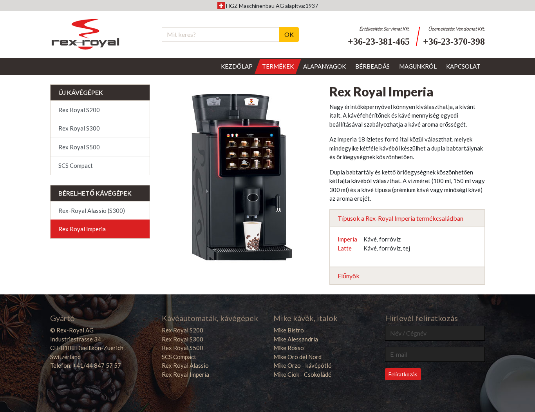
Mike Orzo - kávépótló (302, 365)
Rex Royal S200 (79, 109)
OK (289, 34)
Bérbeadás (372, 66)
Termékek (278, 66)
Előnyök (349, 276)
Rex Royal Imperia (82, 228)
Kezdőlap (237, 66)
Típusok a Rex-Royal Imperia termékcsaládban (400, 218)
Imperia (347, 239)
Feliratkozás (403, 374)
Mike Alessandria (295, 339)
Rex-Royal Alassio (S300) (91, 210)
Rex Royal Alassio (185, 365)
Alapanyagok (324, 66)
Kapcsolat (463, 66)
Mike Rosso (288, 347)
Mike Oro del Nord (297, 356)
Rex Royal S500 (79, 147)
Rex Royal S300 (79, 128)
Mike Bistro (288, 330)
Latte (345, 248)
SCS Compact (75, 165)
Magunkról (418, 66)
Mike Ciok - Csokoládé (302, 374)
